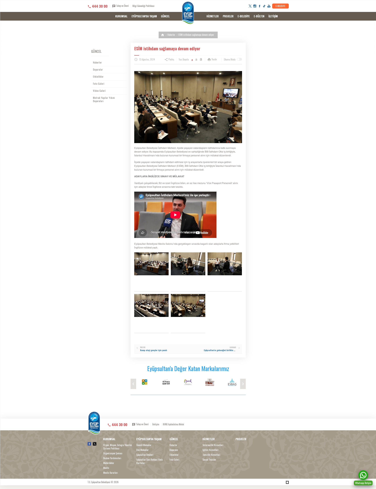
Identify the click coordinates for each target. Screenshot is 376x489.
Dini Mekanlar (142, 450)
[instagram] (254, 6)
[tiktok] (264, 6)
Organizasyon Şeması (112, 453)
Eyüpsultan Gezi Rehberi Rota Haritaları (149, 461)
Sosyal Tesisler (209, 459)
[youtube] (268, 6)
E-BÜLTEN (259, 16)
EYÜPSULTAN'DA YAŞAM (144, 16)
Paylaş (171, 59)
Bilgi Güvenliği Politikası (143, 6)
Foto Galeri (98, 83)
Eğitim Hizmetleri (210, 450)
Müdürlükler (108, 463)
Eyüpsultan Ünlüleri (144, 454)
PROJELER (228, 16)
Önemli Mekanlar (143, 445)
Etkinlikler (98, 76)
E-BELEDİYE (280, 6)
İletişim (155, 424)
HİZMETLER (213, 16)
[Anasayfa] (162, 35)
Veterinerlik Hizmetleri (213, 445)
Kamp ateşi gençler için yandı (153, 350)
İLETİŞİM (273, 16)
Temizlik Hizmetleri (211, 454)
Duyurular (98, 69)
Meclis (106, 468)
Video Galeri (99, 91)
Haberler (171, 34)
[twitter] (250, 6)
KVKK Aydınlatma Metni (173, 424)
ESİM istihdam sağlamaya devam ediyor (196, 34)
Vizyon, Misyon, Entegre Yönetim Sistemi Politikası (117, 446)
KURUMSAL (121, 16)
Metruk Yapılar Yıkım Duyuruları (104, 99)
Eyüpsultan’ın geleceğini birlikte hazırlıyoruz (220, 350)
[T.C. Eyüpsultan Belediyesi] (188, 13)
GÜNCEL (165, 16)
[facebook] (259, 6)
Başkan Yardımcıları (112, 458)
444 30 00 (99, 6)
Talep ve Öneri (122, 6)
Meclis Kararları (110, 472)
